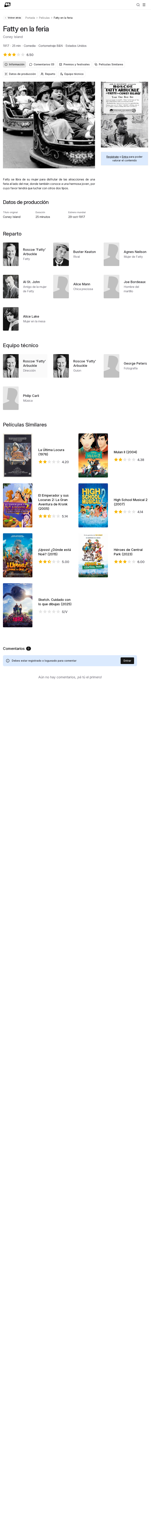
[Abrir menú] (144, 4)
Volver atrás (14, 17)
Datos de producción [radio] (22, 73)
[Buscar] (138, 5)
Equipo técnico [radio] (74, 73)
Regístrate (112, 156)
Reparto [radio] (50, 73)
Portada (30, 17)
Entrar (127, 660)
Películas (44, 17)
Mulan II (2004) (125, 452)
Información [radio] (16, 64)
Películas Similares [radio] (111, 64)
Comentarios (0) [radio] (44, 64)
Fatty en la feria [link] (63, 17)
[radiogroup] (75, 64)
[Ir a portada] (7, 5)
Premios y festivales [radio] (77, 64)
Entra (125, 156)
